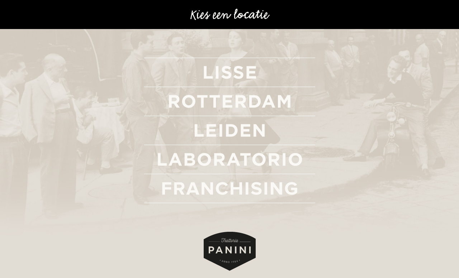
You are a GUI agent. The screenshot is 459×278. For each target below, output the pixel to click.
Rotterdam (229, 101)
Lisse (229, 72)
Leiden (229, 130)
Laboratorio (229, 159)
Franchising (229, 188)
